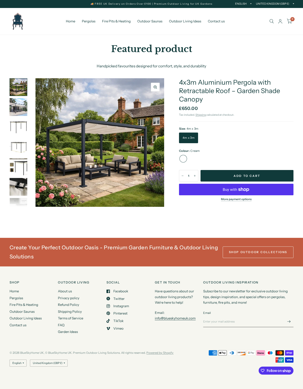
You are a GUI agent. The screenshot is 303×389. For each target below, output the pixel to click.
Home (70, 21)
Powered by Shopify (159, 352)
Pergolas (88, 21)
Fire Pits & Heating (116, 21)
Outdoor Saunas (149, 21)
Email (207, 313)
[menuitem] (71, 21)
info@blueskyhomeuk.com (175, 318)
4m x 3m (189, 137)
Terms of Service (70, 318)
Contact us (216, 21)
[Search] (271, 21)
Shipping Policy (70, 311)
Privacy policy (68, 298)
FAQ (61, 325)
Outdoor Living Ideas (185, 21)
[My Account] (280, 21)
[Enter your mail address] (289, 321)
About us (65, 291)
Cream (183, 158)
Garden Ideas (68, 332)
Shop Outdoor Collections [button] (258, 252)
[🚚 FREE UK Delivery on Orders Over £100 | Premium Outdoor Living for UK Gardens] (151, 4)
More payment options (236, 199)
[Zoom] (155, 87)
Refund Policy (68, 305)
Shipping (200, 114)
